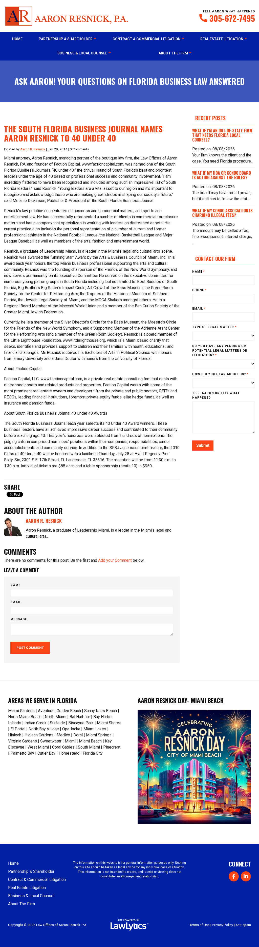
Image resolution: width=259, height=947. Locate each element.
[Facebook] (234, 876)
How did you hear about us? (220, 374)
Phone (199, 290)
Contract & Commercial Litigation (147, 39)
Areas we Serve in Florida (42, 700)
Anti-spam (243, 925)
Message (18, 619)
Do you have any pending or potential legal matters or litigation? (219, 350)
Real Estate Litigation (221, 39)
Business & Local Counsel (82, 53)
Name (15, 585)
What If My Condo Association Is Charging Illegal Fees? (222, 213)
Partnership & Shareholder (66, 39)
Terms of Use (199, 925)
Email (15, 602)
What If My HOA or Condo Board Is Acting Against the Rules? (221, 175)
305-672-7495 (232, 18)
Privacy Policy (222, 925)
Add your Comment (115, 560)
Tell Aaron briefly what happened (216, 395)
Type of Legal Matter (214, 327)
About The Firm (173, 53)
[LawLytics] (129, 925)
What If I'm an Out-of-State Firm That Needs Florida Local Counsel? (222, 135)
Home (17, 39)
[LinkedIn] (246, 876)
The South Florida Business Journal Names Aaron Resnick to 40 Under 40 (83, 133)
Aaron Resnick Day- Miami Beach (181, 700)
